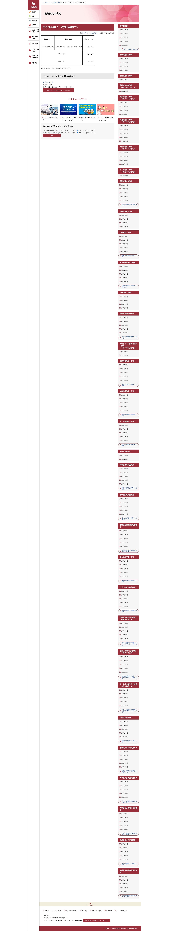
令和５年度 (124, 41)
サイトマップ (104, 920)
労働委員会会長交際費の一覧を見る (129, 863)
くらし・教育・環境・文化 (35, 31)
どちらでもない (84, 130)
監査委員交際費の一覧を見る (129, 741)
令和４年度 (124, 45)
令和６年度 (124, 37)
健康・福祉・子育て (35, 37)
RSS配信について (121, 911)
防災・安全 (35, 43)
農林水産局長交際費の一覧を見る (129, 488)
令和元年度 (124, 164)
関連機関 (109, 911)
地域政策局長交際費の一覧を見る (129, 337)
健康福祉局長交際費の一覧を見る (129, 415)
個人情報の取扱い (71, 911)
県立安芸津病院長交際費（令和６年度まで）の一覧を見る (129, 711)
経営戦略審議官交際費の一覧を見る (129, 286)
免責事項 (84, 911)
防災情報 (34, 25)
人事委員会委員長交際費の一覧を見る (129, 801)
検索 (33, 16)
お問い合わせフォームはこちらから (58, 90)
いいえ (93, 130)
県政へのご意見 (97, 911)
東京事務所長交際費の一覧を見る (129, 581)
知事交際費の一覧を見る (131, 49)
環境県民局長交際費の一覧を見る (129, 384)
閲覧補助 (34, 12)
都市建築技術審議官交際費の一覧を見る (129, 550)
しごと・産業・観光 (35, 50)
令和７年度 (124, 34)
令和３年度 (124, 133)
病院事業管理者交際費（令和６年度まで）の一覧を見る (129, 644)
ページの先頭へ (90, 905)
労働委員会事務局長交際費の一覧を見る (129, 896)
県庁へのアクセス (90, 920)
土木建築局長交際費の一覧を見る (129, 518)
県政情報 (34, 63)
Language (34, 20)
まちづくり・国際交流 (35, 56)
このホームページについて (53, 911)
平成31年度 (124, 141)
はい (74, 130)
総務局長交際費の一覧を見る (129, 256)
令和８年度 (124, 30)
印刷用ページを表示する (90, 33)
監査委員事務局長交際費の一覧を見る (129, 771)
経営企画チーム (48, 82)
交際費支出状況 (57, 2)
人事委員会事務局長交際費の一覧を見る (129, 833)
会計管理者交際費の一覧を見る (129, 205)
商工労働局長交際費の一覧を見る (129, 445)
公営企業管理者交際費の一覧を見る (129, 611)
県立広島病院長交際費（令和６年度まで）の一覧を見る (129, 677)
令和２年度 (124, 137)
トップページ (45, 2)
